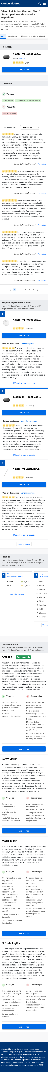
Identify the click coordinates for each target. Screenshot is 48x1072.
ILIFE (9, 585)
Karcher (42, 605)
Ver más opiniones (28, 344)
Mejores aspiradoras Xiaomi (33, 36)
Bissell (41, 601)
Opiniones (12, 36)
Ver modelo (42, 164)
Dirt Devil (43, 593)
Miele (41, 582)
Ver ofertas (24, 749)
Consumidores (10, 3)
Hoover (42, 617)
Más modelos (24, 544)
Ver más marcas (17, 594)
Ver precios (24, 70)
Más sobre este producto (24, 383)
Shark (41, 585)
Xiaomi (22, 58)
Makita (42, 589)
